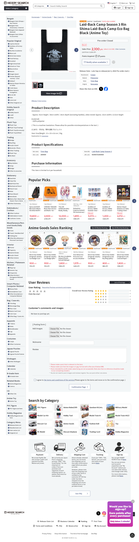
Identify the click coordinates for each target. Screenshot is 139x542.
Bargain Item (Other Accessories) (16, 35)
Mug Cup (12, 268)
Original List (14, 433)
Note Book (13, 196)
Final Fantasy (14, 58)
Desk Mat (13, 178)
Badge (12, 140)
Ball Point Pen (14, 184)
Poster (12, 247)
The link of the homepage (79, 533)
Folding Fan (13, 236)
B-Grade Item (14, 376)
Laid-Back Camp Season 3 (102, 151)
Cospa (12, 341)
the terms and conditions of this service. (59, 380)
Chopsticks (13, 273)
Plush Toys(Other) (15, 133)
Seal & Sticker (14, 253)
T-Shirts (12, 324)
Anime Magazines (15, 384)
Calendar (13, 369)
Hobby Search (14, 112)
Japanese (45, 136)
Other (12, 118)
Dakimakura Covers (16, 216)
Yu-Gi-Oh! (13, 95)
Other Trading (14, 151)
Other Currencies (120, 49)
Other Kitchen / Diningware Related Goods (16, 277)
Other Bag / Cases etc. (17, 316)
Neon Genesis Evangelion (14, 91)
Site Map (94, 533)
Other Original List (16, 103)
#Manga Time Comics (39, 101)
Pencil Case (13, 189)
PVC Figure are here (16, 408)
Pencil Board (14, 194)
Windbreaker (14, 329)
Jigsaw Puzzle (14, 351)
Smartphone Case (15, 292)
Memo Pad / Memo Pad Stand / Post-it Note (17, 200)
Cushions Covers (15, 218)
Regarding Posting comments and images (56, 287)
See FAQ (78, 493)
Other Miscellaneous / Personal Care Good (17, 239)
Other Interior (14, 258)
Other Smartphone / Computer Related (16, 295)
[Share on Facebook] (106, 89)
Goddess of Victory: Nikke (16, 47)
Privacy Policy (46, 533)
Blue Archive (14, 69)
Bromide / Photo (15, 148)
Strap (11, 166)
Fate (11, 97)
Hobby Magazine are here (16, 417)
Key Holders (14, 163)
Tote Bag (13, 303)
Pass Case (13, 309)
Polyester (94, 78)
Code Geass (14, 88)
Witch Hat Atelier (15, 56)
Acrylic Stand (14, 145)
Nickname (37, 342)
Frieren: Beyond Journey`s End (15, 77)
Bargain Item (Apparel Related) (17, 31)
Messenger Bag (15, 306)
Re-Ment (12, 156)
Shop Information (61, 533)
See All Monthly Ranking (120, 228)
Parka (11, 326)
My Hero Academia (16, 51)
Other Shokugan (15, 361)
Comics (12, 386)
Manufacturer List (15, 428)
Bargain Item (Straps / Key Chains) (17, 22)
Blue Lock (13, 53)
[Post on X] (101, 89)
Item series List (15, 430)
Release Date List (15, 425)
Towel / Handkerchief (17, 233)
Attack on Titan (15, 66)
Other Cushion (14, 213)
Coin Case (13, 314)
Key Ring (12, 143)
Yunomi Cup (13, 270)
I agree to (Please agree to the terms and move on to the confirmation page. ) (80, 380)
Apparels (12, 334)
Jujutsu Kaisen (14, 44)
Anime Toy (13, 401)
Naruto (12, 71)
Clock (11, 231)
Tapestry (13, 250)
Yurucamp (94, 84)
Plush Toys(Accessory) (17, 130)
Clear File (13, 181)
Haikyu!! (12, 81)
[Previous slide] (32, 50)
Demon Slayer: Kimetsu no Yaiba (17, 84)
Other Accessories (16, 171)
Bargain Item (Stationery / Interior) (17, 27)
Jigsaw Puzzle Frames (17, 354)
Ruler (11, 191)
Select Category (12, 8)
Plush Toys (13, 125)
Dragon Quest (14, 74)
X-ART (12, 115)
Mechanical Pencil (15, 186)
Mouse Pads (14, 289)
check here (60, 474)
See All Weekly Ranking (99, 228)
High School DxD (15, 64)
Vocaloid (12, 61)
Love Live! (13, 100)
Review (36, 349)
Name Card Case (15, 311)
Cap (11, 331)
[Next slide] (76, 50)
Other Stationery (15, 203)
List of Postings (119, 282)
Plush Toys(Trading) (16, 128)
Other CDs (13, 394)
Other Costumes (15, 344)
